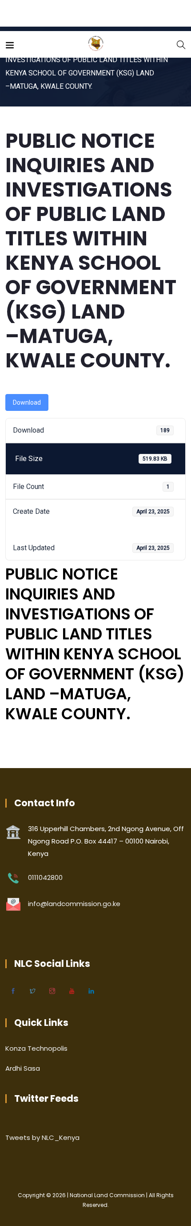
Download (27, 402)
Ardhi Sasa (22, 1068)
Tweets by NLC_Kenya (42, 1137)
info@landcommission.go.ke (74, 903)
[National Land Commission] (95, 44)
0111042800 (45, 877)
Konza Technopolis (36, 1048)
